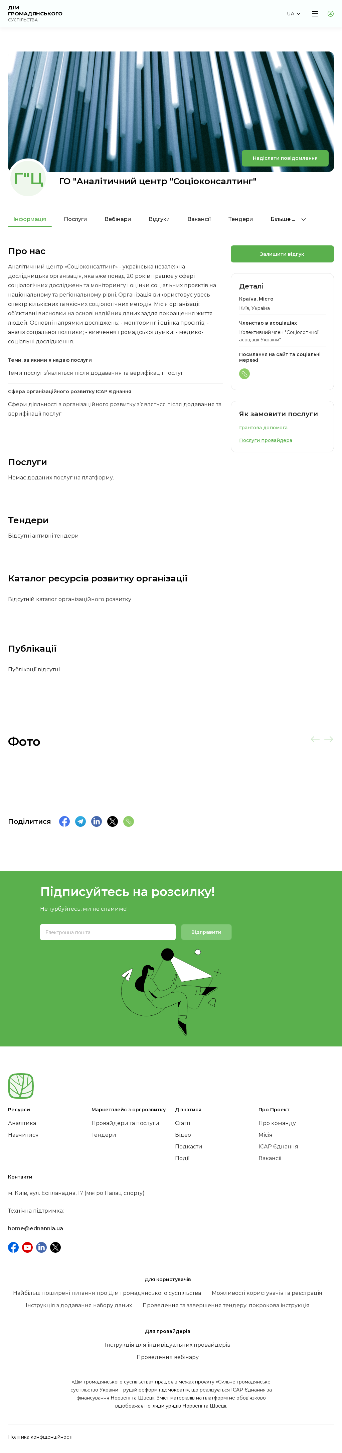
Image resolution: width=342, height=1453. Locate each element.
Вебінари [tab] (118, 219)
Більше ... (283, 219)
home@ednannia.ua (35, 1228)
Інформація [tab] (29, 219)
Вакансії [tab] (199, 219)
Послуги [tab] (75, 219)
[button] (293, 14)
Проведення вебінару (168, 1357)
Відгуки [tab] (159, 219)
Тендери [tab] (240, 219)
